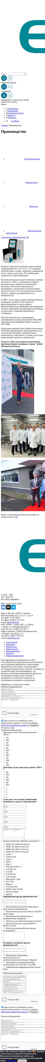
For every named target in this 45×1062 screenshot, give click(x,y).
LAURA (9, 872)
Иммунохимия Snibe (15, 656)
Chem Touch (11, 857)
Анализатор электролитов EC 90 (15, 237)
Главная (4, 125)
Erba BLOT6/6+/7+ (14, 867)
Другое (9, 894)
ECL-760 (10, 882)
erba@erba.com (13, 638)
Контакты (12, 118)
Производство (31, 182)
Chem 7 (9, 854)
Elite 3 (8, 864)
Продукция (13, 111)
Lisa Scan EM (11, 887)
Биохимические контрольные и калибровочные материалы (18, 917)
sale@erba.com (13, 622)
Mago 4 (9, 884)
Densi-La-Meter (12, 892)
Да (7, 738)
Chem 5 (9, 859)
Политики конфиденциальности (15, 725)
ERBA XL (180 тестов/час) (17, 852)
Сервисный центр (15, 113)
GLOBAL (15, 121)
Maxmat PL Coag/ (13, 879)
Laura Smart (11, 877)
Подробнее (11, 1061)
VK (16, 517)
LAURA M (10, 874)
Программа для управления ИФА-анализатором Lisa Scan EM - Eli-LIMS (19, 963)
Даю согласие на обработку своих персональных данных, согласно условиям (19, 723)
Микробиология (13, 651)
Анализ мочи (11, 642)
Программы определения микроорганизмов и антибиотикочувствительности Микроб (20, 957)
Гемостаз (10, 653)
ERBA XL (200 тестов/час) (17, 849)
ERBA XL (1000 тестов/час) (18, 844)
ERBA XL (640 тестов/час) (17, 847)
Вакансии (34, 206)
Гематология (11, 647)
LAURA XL (11, 869)
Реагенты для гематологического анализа (23, 921)
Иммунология (12, 649)
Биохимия (10, 644)
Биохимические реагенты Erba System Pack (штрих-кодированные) (20, 908)
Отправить (34, 725)
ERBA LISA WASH (14, 889)
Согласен (22, 1061)
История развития (32, 159)
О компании (13, 109)
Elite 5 (8, 862)
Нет (7, 740)
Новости (11, 115)
